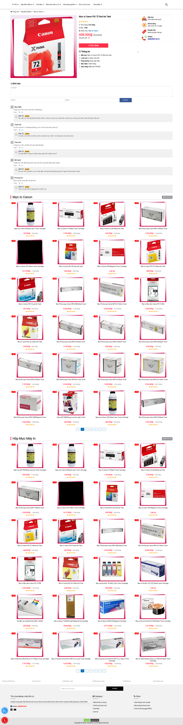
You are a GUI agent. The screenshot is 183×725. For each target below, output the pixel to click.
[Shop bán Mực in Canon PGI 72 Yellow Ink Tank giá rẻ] (153, 251)
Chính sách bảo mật (100, 705)
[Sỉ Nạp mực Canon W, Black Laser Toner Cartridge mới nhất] (29, 214)
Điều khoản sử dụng (99, 702)
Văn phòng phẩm (69, 4)
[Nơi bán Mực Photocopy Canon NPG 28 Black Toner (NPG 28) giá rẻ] (153, 327)
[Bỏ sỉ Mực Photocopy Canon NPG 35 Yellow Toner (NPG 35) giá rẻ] (153, 365)
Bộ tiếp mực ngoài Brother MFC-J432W (30, 621)
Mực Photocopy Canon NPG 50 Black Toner (153, 417)
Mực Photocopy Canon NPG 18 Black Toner (153, 228)
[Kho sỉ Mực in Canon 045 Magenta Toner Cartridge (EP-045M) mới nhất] (112, 251)
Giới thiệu (96, 708)
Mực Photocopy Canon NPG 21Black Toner (112, 342)
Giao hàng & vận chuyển (142, 702)
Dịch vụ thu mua (84, 4)
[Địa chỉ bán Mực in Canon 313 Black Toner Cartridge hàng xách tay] (71, 214)
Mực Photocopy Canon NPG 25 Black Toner (71, 342)
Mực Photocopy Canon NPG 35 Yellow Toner (153, 379)
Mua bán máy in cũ (52, 4)
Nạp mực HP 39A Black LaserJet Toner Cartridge (30, 470)
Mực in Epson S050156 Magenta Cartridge (112, 621)
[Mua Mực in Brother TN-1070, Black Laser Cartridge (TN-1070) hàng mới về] (153, 568)
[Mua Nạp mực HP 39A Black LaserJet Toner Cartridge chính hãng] (29, 455)
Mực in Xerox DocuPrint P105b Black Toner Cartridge (153, 621)
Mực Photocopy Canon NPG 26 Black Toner (30, 379)
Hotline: (19, 706)
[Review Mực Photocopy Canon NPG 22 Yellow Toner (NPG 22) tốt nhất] (112, 289)
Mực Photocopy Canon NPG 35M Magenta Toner (30, 417)
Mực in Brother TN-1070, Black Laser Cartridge (153, 583)
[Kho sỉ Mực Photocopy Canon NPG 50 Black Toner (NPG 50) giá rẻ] (153, 402)
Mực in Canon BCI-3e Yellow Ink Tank (30, 342)
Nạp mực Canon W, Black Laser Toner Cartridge (30, 228)
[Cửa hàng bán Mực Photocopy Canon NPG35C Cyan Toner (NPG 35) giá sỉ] (71, 365)
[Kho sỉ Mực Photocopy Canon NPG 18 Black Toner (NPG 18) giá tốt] (153, 214)
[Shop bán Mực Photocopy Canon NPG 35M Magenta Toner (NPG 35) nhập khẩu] (29, 402)
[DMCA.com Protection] (91, 720)
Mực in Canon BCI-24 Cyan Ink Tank (71, 266)
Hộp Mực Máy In (24, 438)
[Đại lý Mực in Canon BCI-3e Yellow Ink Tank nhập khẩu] (29, 327)
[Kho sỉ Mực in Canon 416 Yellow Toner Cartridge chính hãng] (29, 251)
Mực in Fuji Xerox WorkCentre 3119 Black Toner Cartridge (30, 659)
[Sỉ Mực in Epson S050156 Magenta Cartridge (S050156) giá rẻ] (112, 606)
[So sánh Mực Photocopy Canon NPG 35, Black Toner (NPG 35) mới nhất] (112, 365)
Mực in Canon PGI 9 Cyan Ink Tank (30, 304)
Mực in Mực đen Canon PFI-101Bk (153, 304)
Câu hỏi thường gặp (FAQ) (143, 708)
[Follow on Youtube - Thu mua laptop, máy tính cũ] (15, 709)
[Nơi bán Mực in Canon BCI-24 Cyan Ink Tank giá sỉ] (71, 251)
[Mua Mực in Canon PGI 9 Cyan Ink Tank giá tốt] (29, 289)
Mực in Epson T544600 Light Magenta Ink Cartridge (71, 621)
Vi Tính (14, 4)
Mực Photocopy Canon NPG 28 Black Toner (153, 342)
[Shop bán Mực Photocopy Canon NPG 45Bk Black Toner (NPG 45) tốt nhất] (71, 289)
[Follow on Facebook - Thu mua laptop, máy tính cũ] (11, 709)
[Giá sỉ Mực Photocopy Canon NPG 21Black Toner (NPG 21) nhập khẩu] (112, 327)
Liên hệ (95, 712)
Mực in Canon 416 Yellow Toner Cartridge (30, 266)
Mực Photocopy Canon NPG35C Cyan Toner (71, 379)
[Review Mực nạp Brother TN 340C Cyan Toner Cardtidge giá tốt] (112, 568)
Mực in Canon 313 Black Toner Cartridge (71, 228)
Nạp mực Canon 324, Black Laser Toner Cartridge (112, 417)
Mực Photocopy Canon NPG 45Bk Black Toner (71, 304)
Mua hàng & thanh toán (142, 705)
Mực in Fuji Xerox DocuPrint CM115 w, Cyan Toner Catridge (71, 659)
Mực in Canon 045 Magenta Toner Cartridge (112, 266)
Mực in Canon (93, 31)
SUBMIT (115, 688)
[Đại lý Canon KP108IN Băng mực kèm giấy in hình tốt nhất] (71, 402)
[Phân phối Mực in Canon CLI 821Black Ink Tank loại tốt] (112, 214)
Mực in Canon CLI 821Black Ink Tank (112, 228)
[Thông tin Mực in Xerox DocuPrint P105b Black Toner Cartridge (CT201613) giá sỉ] (153, 606)
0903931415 (153, 39)
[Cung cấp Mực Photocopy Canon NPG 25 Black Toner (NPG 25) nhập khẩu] (71, 327)
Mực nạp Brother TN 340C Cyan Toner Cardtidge (112, 583)
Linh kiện (39, 4)
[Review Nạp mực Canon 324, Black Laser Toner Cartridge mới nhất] (112, 402)
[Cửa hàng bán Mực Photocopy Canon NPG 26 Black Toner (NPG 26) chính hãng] (29, 365)
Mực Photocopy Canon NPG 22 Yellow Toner (112, 304)
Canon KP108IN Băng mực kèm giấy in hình (71, 417)
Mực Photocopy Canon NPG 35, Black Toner (112, 379)
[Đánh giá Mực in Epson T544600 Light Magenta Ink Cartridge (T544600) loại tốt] (71, 606)
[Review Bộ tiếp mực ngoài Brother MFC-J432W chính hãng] (29, 606)
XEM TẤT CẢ (167, 197)
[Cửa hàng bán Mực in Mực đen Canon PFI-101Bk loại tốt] (153, 289)
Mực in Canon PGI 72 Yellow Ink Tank (153, 266)
